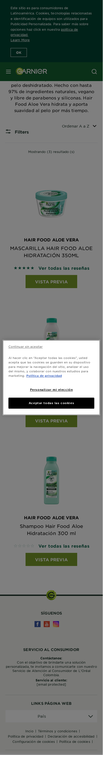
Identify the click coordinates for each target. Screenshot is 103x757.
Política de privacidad (44, 375)
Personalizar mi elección (51, 389)
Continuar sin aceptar (25, 346)
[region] (51, 377)
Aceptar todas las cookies (51, 403)
